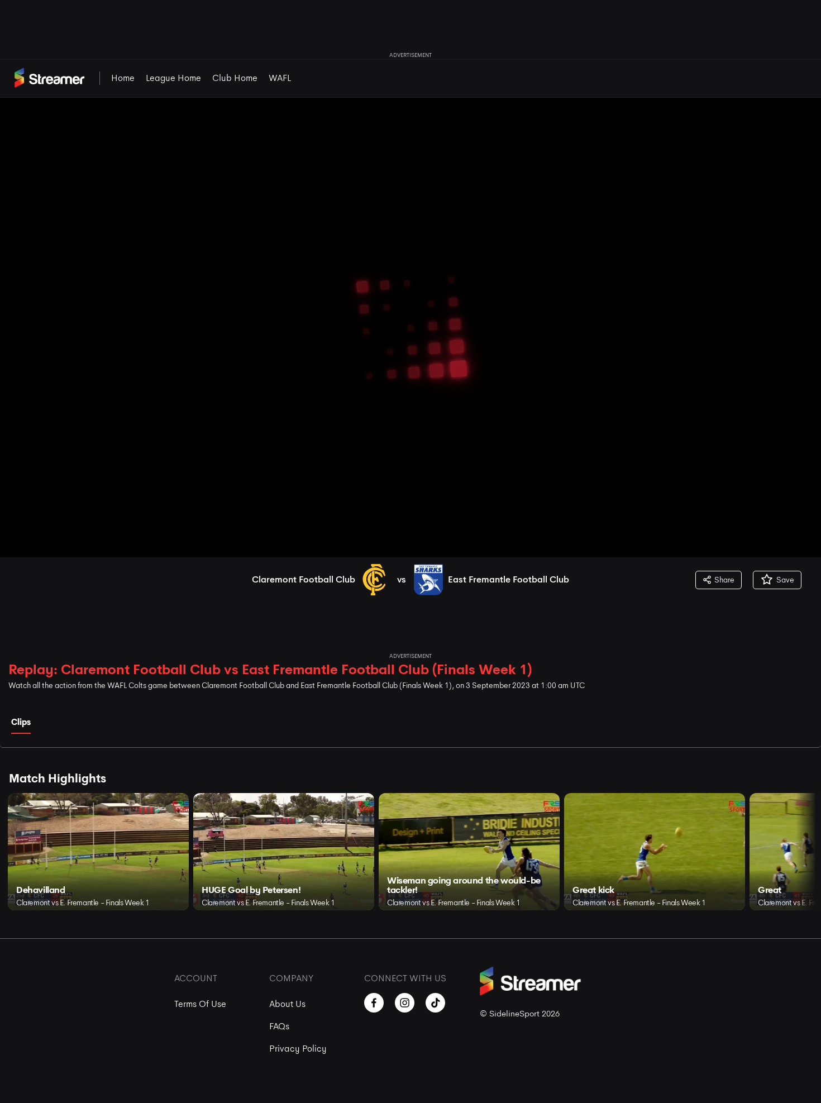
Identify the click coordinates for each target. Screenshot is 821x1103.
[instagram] (404, 1003)
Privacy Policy (298, 1048)
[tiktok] (435, 1003)
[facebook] (374, 1003)
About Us (287, 1004)
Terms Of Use (200, 1004)
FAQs (279, 1026)
